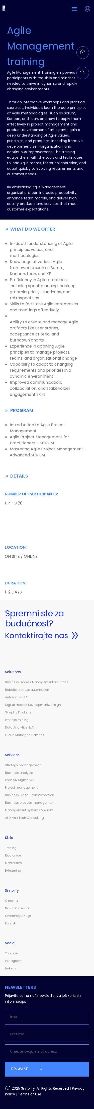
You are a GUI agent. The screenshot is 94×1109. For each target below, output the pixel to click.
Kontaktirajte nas (36, 635)
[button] (74, 9)
